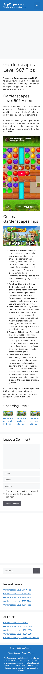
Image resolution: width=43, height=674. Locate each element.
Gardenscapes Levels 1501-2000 (18, 634)
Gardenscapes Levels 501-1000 (17, 626)
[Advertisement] (21, 33)
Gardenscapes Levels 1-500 (15, 623)
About (10, 653)
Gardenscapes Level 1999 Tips (17, 593)
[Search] (36, 571)
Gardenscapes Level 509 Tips (21, 421)
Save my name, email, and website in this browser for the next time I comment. (22, 494)
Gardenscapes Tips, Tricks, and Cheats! (21, 638)
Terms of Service (28, 653)
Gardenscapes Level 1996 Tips (17, 605)
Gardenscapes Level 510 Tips (34, 421)
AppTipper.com (13, 4)
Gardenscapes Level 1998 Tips (17, 597)
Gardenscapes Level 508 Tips (8, 421)
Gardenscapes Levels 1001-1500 (18, 630)
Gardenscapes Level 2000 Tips (17, 590)
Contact (17, 653)
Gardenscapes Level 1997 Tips (17, 601)
